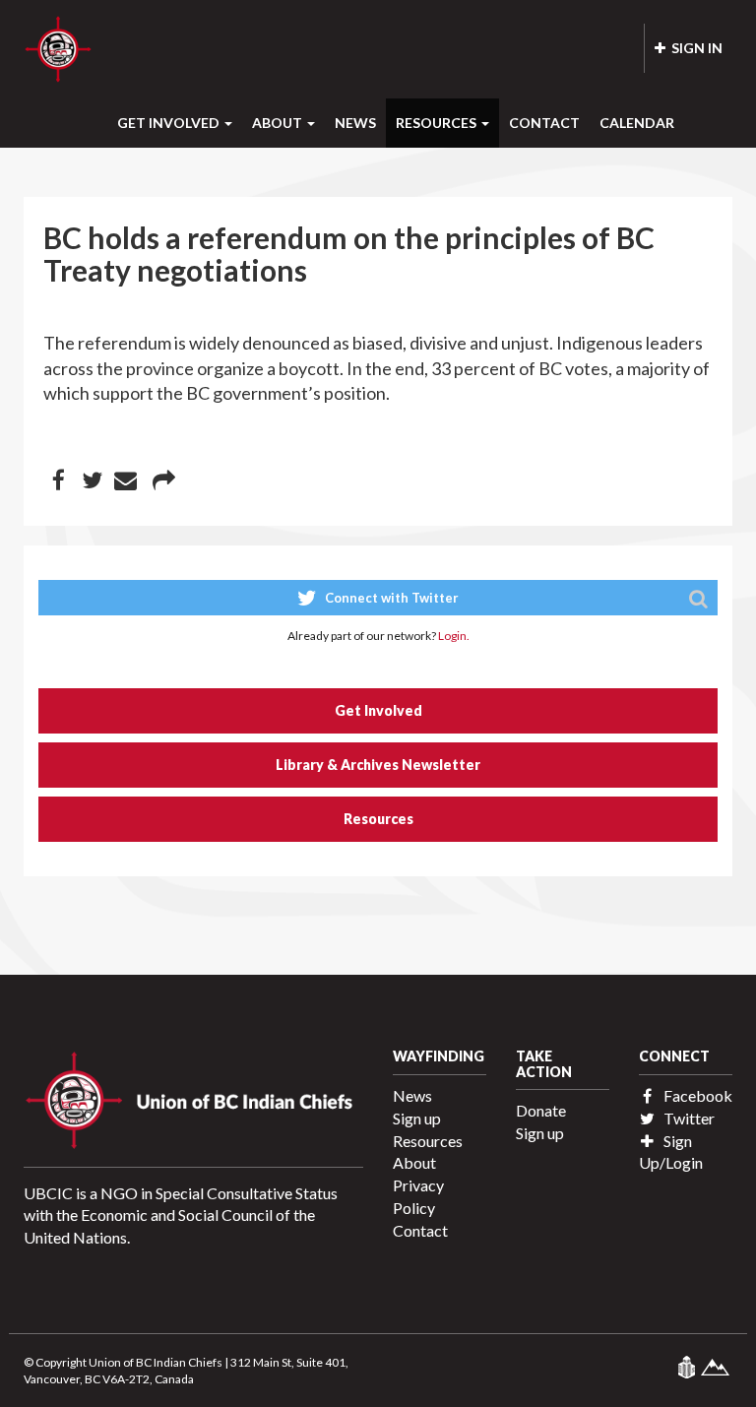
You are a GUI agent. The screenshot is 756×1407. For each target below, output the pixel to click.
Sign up (417, 1118)
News (355, 122)
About (414, 1162)
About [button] (278, 122)
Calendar (636, 122)
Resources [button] (437, 122)
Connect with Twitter (390, 598)
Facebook (696, 1095)
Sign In (694, 47)
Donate (541, 1110)
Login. (454, 635)
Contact (544, 122)
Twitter (688, 1118)
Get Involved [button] (169, 122)
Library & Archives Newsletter (378, 764)
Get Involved (378, 710)
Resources (378, 818)
